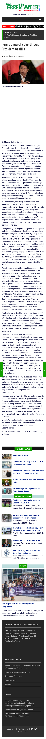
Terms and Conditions (13, 676)
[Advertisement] (23, 112)
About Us (8, 684)
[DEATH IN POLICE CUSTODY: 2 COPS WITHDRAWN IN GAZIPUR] (44, 369)
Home (6, 32)
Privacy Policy (10, 680)
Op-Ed (14, 32)
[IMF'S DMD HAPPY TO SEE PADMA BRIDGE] (1, 369)
